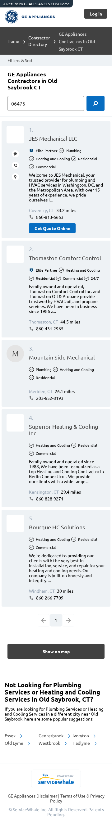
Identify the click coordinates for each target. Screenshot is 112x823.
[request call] (15, 165)
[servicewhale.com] (56, 779)
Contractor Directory (39, 41)
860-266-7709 (49, 597)
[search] (95, 103)
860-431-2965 (49, 328)
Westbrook (50, 743)
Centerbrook (51, 735)
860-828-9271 (49, 498)
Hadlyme (81, 743)
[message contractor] (15, 153)
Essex (10, 735)
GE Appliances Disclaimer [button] (33, 795)
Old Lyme (14, 743)
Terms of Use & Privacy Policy (77, 798)
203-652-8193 (49, 398)
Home (13, 41)
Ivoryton (81, 735)
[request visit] (15, 176)
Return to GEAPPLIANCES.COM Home (36, 3)
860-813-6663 (49, 217)
